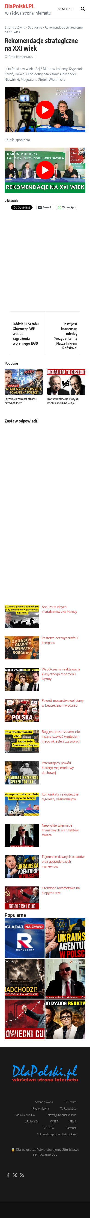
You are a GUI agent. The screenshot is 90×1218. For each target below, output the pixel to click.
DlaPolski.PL (20, 6)
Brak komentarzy (21, 57)
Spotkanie (35, 27)
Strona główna (15, 27)
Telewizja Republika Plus (61, 1115)
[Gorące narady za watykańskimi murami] (25, 979)
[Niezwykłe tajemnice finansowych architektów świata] (65, 979)
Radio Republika (25, 1115)
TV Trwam (70, 1102)
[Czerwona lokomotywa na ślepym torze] (25, 1019)
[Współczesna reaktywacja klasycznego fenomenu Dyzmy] (65, 1019)
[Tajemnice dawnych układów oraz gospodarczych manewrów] (65, 938)
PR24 (72, 1121)
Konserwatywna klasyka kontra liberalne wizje (62, 401)
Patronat (71, 1128)
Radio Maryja (41, 1108)
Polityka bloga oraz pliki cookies (56, 1134)
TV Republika (68, 1108)
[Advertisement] (45, 262)
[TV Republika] (25, 938)
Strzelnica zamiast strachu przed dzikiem (21, 401)
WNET (54, 1121)
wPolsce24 (32, 1121)
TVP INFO (48, 1128)
